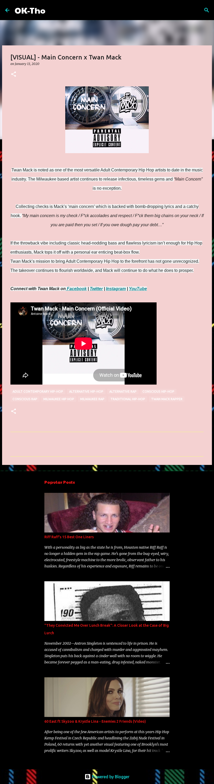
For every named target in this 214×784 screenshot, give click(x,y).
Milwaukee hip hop (58, 399)
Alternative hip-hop (86, 391)
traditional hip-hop (127, 399)
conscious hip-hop (158, 391)
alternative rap (122, 391)
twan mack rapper (166, 399)
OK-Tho (30, 10)
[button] (13, 74)
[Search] (53, 10)
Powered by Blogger (110, 776)
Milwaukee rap (92, 399)
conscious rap (25, 399)
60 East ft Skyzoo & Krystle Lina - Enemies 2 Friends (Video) (95, 721)
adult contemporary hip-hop (38, 391)
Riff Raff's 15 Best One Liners (69, 537)
